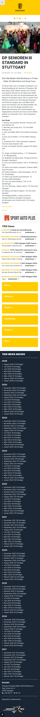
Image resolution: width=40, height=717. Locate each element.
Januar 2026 (8, 381)
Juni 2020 (7, 567)
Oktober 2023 (9, 459)
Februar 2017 (8, 676)
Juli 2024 (7, 433)
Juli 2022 (7, 499)
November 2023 (10, 456)
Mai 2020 (7, 570)
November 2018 (10, 622)
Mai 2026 (7, 371)
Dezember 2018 (10, 620)
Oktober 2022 (9, 492)
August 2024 (8, 430)
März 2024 (8, 442)
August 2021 (8, 530)
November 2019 (10, 589)
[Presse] (25, 18)
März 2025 (8, 409)
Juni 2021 (7, 534)
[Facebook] (14, 18)
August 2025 (8, 397)
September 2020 (10, 560)
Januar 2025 (8, 414)
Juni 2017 (7, 667)
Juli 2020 (7, 565)
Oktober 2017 (9, 657)
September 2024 (10, 428)
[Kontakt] (20, 18)
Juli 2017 (7, 664)
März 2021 (8, 541)
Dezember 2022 (10, 487)
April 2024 (8, 440)
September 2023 (10, 461)
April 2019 (7, 605)
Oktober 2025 (9, 393)
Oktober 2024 (9, 426)
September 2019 (10, 594)
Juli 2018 (7, 631)
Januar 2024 (8, 447)
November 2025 (10, 390)
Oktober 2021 (9, 525)
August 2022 (8, 497)
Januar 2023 (8, 480)
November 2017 (10, 655)
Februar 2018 (8, 643)
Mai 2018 (7, 636)
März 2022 (8, 508)
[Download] (23, 18)
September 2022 (10, 494)
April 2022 (8, 506)
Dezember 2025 (10, 388)
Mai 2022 (7, 504)
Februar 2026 (9, 378)
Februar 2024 (9, 445)
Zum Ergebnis (7, 206)
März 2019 (8, 608)
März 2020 (8, 575)
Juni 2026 (7, 369)
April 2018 (7, 638)
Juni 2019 (7, 601)
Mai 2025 (7, 404)
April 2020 (8, 572)
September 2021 (10, 527)
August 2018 (8, 629)
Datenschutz (16, 699)
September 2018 (10, 627)
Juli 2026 (7, 367)
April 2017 (7, 671)
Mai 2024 (7, 437)
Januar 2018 (8, 645)
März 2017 (8, 674)
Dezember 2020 (10, 553)
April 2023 (8, 473)
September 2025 (10, 395)
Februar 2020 (9, 577)
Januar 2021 (8, 546)
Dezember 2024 (10, 421)
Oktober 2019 (9, 591)
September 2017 (10, 660)
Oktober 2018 (9, 624)
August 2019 (8, 596)
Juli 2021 (7, 532)
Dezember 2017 (9, 653)
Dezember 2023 (10, 454)
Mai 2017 (7, 669)
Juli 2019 (7, 598)
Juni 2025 (7, 402)
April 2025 (8, 407)
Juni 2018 (7, 634)
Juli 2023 (7, 466)
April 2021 (7, 539)
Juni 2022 (7, 501)
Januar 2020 (8, 579)
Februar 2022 (9, 511)
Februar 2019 (8, 610)
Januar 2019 (8, 612)
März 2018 (8, 641)
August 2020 (8, 563)
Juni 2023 (7, 468)
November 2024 (10, 423)
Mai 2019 (7, 603)
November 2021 (10, 523)
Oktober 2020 (9, 558)
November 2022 (10, 490)
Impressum (6, 699)
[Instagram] (17, 18)
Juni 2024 (7, 435)
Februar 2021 (8, 544)
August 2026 (8, 364)
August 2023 (8, 464)
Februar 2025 (9, 411)
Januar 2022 (8, 513)
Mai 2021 (7, 537)
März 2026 (8, 376)
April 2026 (8, 374)
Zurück (4, 210)
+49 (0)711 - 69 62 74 (12, 693)
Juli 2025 (7, 400)
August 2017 (8, 662)
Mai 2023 (7, 471)
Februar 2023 (9, 478)
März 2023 (8, 475)
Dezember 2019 (10, 586)
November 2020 (10, 556)
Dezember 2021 (10, 520)
